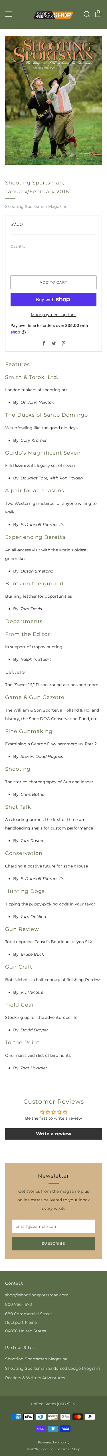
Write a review (53, 1133)
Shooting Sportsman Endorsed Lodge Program (52, 1368)
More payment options (53, 314)
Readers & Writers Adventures (35, 1377)
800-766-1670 (18, 1304)
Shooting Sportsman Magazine (36, 206)
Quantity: (19, 246)
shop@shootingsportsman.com (36, 1295)
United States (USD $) (50, 1404)
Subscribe (53, 1243)
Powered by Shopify (53, 1442)
